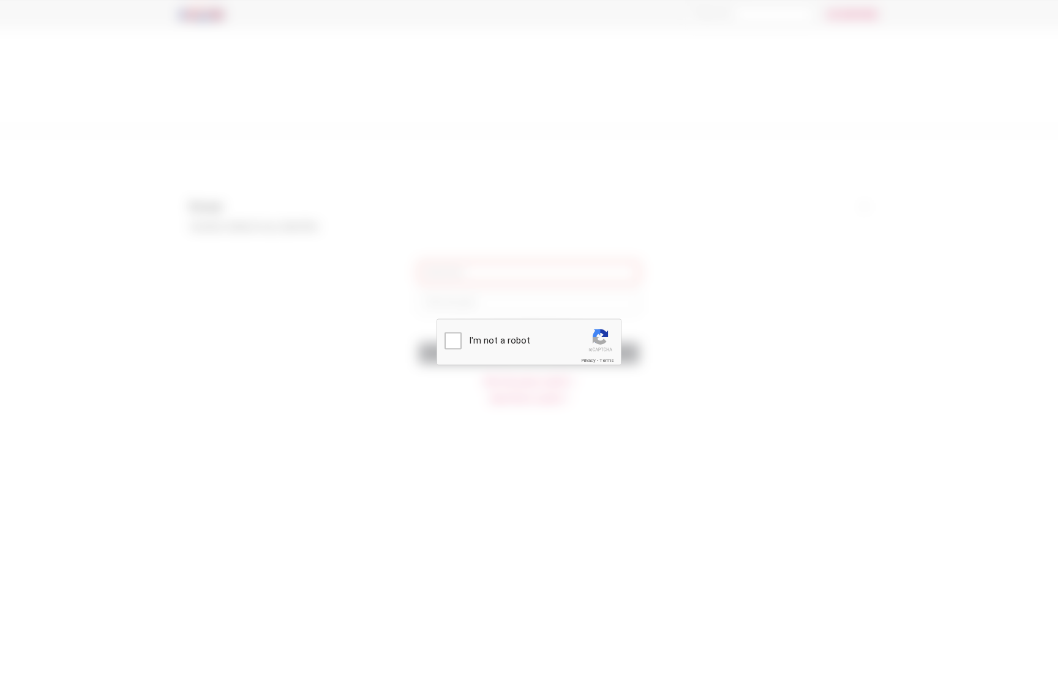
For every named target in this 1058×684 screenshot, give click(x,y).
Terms (606, 360)
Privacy (588, 360)
